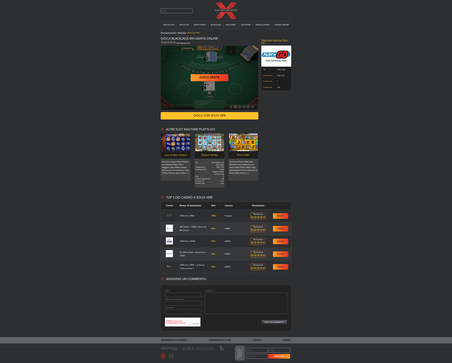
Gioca (280, 216)
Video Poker (200, 25)
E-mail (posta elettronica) (175, 299)
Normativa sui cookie (220, 340)
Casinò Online (281, 25)
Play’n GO (281, 75)
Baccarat (231, 25)
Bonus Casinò (263, 25)
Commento (209, 291)
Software (246, 25)
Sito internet (169, 308)
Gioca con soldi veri (209, 115)
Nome (167, 291)
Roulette (184, 25)
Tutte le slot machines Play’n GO (274, 41)
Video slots (281, 69)
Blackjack (216, 25)
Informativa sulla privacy (174, 340)
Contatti (256, 340)
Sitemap (287, 340)
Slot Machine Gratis (226, 10)
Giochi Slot (169, 25)
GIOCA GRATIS (209, 77)
